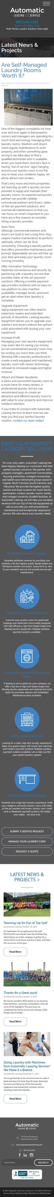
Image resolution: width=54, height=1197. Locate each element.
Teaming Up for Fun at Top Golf (25, 923)
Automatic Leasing (31, 83)
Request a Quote (27, 851)
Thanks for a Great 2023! (20, 993)
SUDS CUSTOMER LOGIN (27, 26)
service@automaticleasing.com (29, 1145)
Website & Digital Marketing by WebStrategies (33, 1193)
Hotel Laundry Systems (27, 736)
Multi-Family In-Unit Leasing (26, 553)
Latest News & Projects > (27, 877)
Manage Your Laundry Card (27, 841)
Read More (15, 952)
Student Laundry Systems (27, 795)
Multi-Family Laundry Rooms (27, 613)
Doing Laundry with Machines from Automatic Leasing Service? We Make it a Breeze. (27, 1066)
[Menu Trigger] (46, 3)
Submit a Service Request (27, 831)
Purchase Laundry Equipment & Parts (27, 674)
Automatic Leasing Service (27, 12)
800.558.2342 (27, 22)
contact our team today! (28, 420)
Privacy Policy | (9, 1193)
